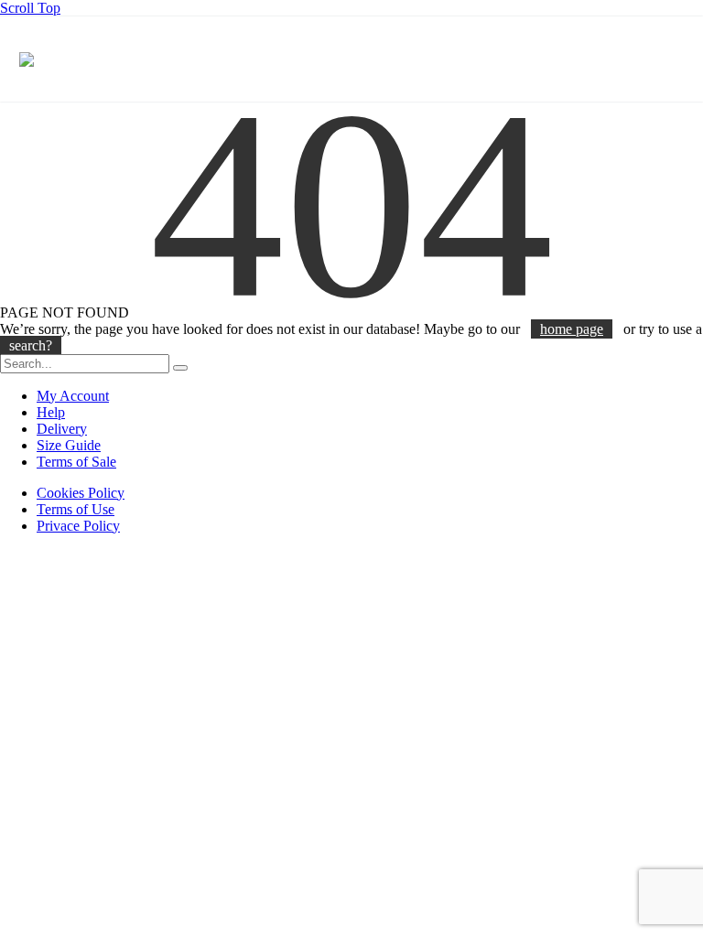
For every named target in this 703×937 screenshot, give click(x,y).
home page (571, 329)
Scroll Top (30, 8)
